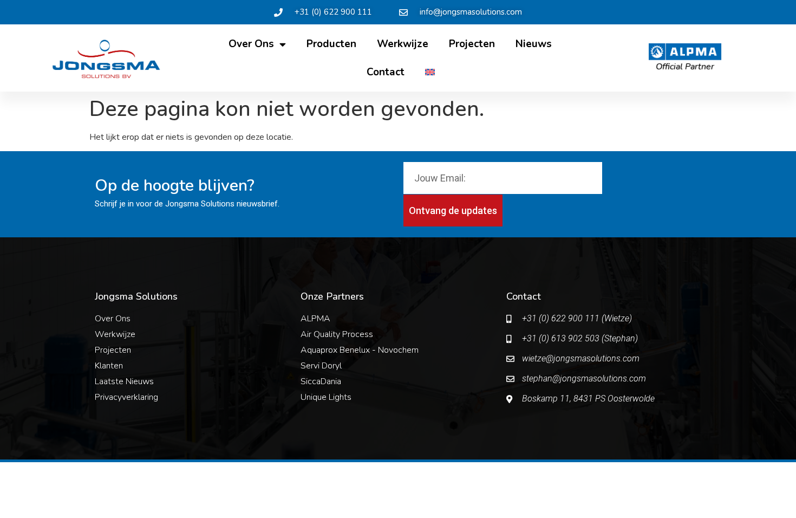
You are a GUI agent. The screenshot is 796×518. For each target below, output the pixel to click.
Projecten (472, 44)
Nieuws (534, 44)
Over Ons (251, 44)
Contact (385, 72)
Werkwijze (402, 44)
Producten (331, 44)
